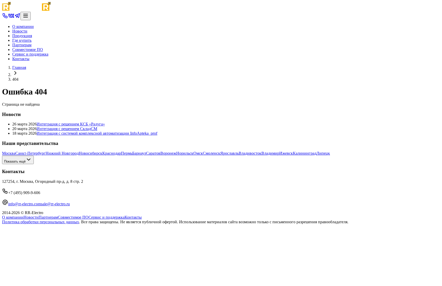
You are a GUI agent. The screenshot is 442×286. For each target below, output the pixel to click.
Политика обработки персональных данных (40, 222)
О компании (23, 26)
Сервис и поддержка (30, 54)
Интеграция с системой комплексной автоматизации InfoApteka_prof (97, 133)
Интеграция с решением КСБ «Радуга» (71, 124)
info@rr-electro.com (24, 204)
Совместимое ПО (27, 49)
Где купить (21, 40)
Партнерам (21, 45)
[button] (5, 17)
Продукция (22, 36)
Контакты (20, 59)
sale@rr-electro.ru (55, 204)
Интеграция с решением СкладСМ (67, 128)
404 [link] (15, 79)
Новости (19, 31)
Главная (19, 67)
